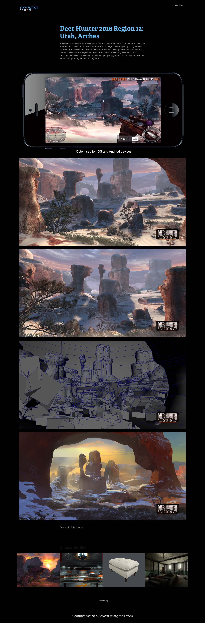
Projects (179, 5)
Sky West (29, 7)
